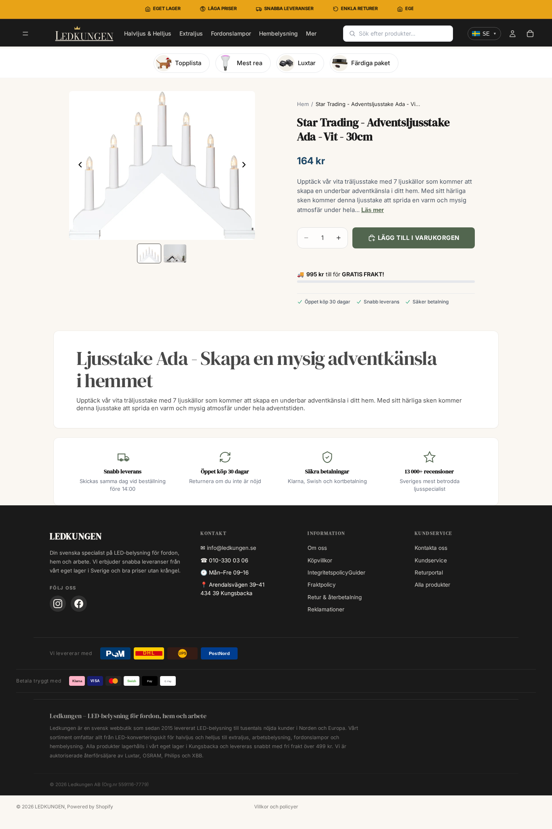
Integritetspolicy (328, 572)
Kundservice (431, 560)
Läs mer (372, 209)
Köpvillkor (320, 560)
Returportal (429, 572)
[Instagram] (58, 604)
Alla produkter (432, 584)
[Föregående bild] (78, 165)
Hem (303, 104)
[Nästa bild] (246, 165)
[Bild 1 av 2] (149, 253)
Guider (356, 572)
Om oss (317, 548)
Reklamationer (326, 609)
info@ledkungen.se (231, 548)
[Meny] (25, 34)
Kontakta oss (431, 548)
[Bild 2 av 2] (175, 253)
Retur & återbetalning (335, 597)
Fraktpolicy (322, 584)
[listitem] (311, 33)
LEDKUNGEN (50, 807)
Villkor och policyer (276, 807)
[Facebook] (79, 604)
